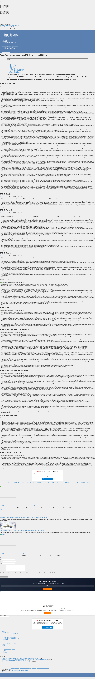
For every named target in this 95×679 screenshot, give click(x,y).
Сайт (1, 563)
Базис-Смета (4, 40)
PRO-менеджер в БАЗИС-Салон (10, 42)
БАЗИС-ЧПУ (11, 67)
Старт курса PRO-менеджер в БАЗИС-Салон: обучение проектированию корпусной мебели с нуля (20, 658)
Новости (3, 645)
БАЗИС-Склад (12, 68)
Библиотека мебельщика (8, 47)
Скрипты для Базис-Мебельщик (10, 36)
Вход (3, 50)
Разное (3, 43)
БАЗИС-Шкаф (12, 64)
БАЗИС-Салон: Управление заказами (16, 70)
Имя (1, 559)
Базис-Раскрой (5, 39)
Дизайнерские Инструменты (9, 48)
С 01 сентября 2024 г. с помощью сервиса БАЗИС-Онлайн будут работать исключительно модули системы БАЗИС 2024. (34, 62)
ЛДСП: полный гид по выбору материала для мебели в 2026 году (14, 660)
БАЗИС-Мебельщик (13, 63)
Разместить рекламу (47, 588)
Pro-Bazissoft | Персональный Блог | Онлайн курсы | (9, 26)
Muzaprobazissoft (5, 671)
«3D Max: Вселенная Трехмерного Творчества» (19, 670)
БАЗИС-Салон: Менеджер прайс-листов (16, 69)
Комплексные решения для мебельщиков (10, 46)
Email (1, 561)
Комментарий (3, 571)
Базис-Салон (4, 41)
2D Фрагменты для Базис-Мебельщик (11, 35)
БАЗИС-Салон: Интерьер (14, 71)
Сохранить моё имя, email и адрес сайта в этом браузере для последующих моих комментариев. (19, 575)
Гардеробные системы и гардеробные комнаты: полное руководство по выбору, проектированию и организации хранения (25, 659)
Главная (3, 30)
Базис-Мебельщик (5, 31)
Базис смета (12, 482)
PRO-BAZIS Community (6, 52)
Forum (5, 49)
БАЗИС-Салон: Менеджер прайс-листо (44, 482)
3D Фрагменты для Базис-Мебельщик (11, 34)
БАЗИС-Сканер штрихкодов (14, 72)
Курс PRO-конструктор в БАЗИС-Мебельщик (12, 33)
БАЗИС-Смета (12, 66)
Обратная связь (5, 676)
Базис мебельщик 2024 (5, 482)
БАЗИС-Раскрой (12, 65)
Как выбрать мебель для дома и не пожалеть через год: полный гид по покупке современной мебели (30, 668)
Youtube (3, 674)
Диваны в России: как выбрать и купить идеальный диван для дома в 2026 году (17, 661)
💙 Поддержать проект (47, 478)
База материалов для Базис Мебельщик (11, 37)
